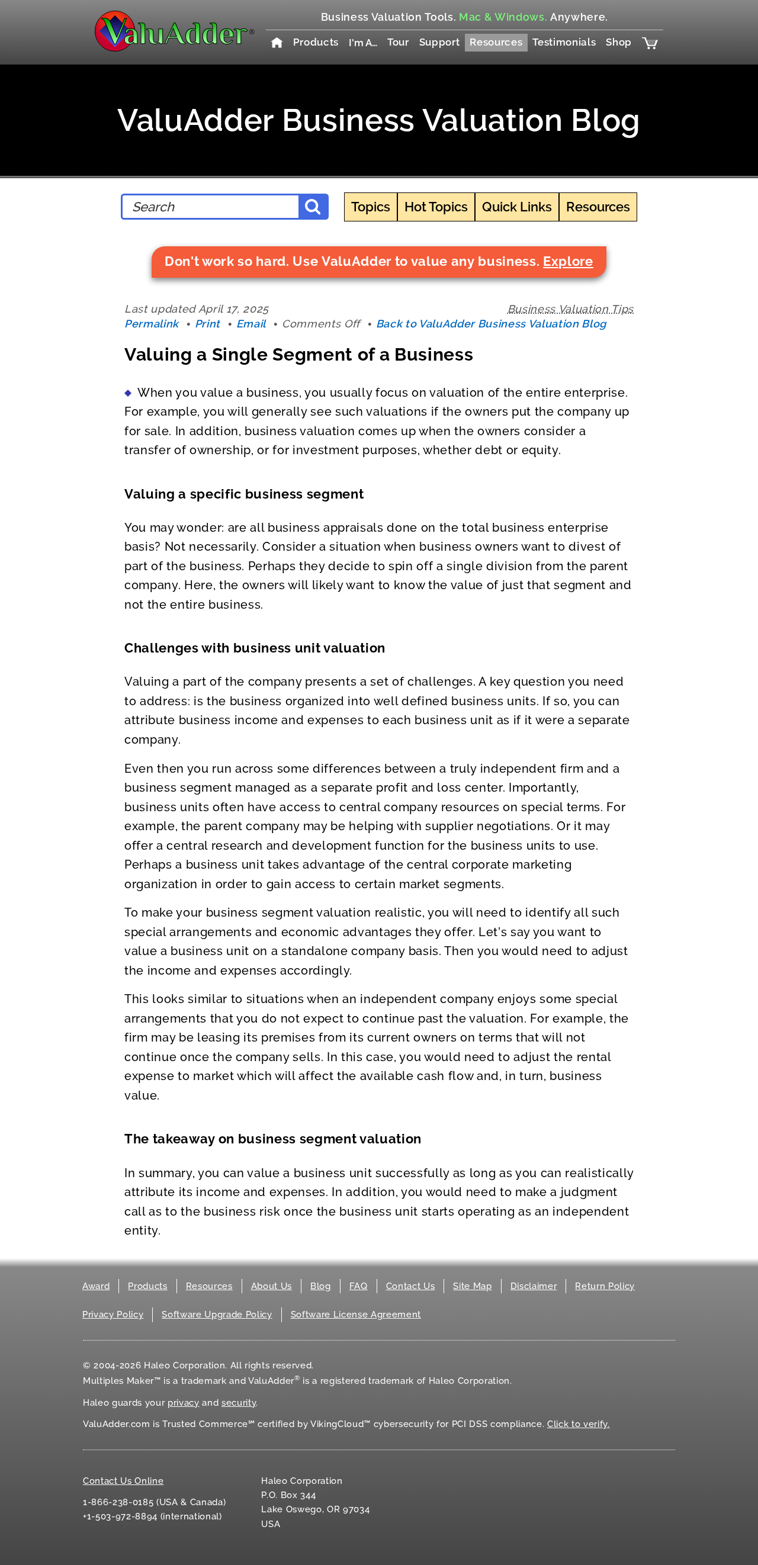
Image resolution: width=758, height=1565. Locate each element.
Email (251, 323)
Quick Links (517, 206)
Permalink (151, 323)
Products (316, 42)
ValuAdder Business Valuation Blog (379, 120)
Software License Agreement (356, 1314)
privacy (184, 1402)
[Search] (312, 206)
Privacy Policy (112, 1314)
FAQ (358, 1286)
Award (96, 1286)
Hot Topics (436, 206)
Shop (619, 42)
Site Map (472, 1286)
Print (207, 323)
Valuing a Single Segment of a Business (298, 354)
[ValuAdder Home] (175, 32)
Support (439, 42)
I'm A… (363, 43)
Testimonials (564, 42)
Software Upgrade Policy (217, 1314)
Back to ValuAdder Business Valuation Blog (491, 323)
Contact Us (410, 1286)
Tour (398, 42)
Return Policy (605, 1286)
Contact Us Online (123, 1481)
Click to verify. (578, 1424)
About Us (271, 1286)
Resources (496, 42)
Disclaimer (533, 1286)
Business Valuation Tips (571, 309)
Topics (370, 206)
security (238, 1402)
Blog (320, 1286)
